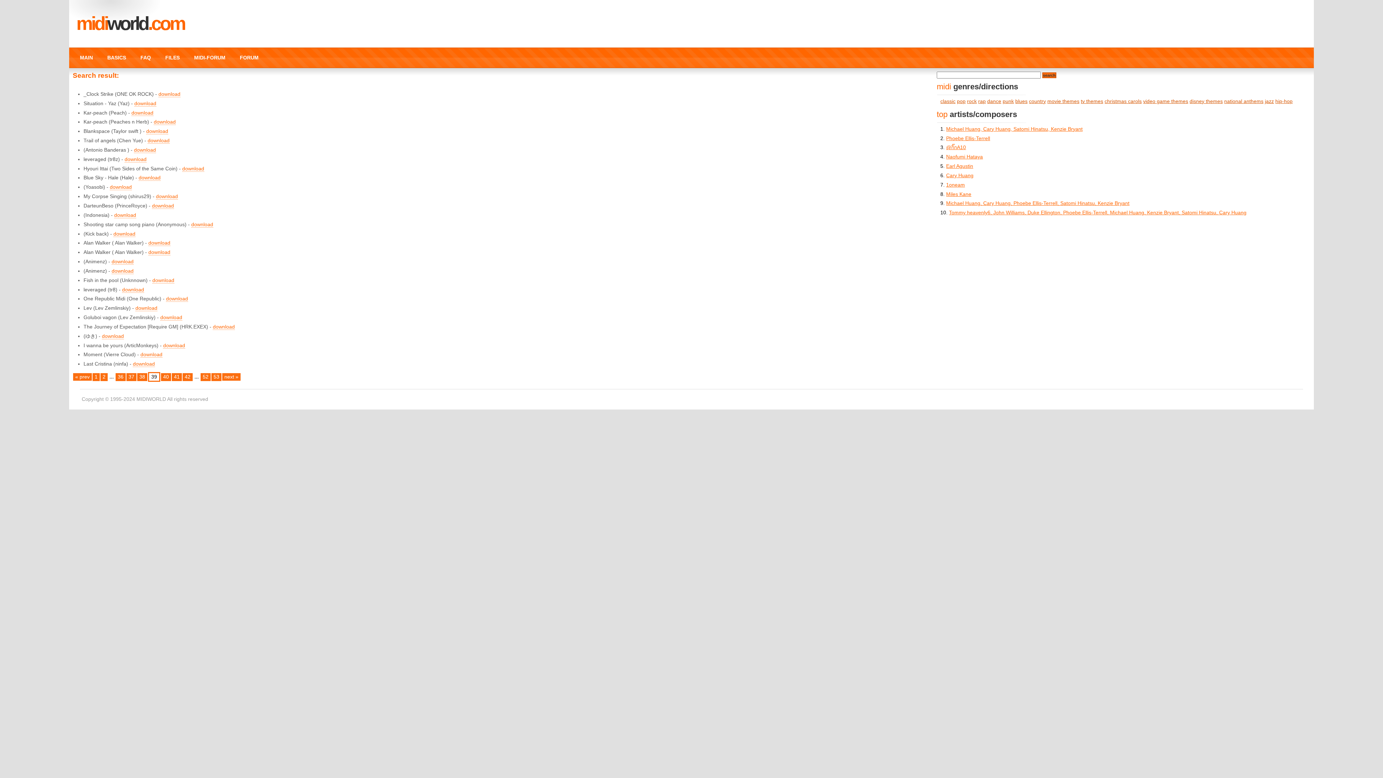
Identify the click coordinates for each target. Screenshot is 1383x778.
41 (177, 377)
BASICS (116, 58)
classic (947, 101)
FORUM (249, 58)
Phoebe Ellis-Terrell (968, 138)
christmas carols (1123, 101)
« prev (82, 377)
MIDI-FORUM (209, 58)
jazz (1269, 101)
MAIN (86, 58)
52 (206, 377)
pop (961, 101)
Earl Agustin (959, 166)
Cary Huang (960, 175)
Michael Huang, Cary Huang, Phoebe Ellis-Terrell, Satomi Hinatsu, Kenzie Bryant (1037, 203)
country (1037, 101)
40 (166, 377)
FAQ (145, 58)
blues (1021, 101)
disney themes (1206, 101)
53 (216, 377)
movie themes (1063, 101)
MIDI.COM (130, 23)
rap (982, 101)
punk (1008, 101)
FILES (172, 58)
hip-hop (1284, 101)
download (169, 94)
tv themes (1092, 101)
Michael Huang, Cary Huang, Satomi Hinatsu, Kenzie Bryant (1014, 129)
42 (188, 377)
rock (972, 101)
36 (121, 377)
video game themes (1165, 101)
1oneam (955, 185)
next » (231, 377)
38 (142, 377)
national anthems (1243, 101)
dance (994, 101)
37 (131, 377)
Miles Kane (958, 194)
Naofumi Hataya (964, 157)
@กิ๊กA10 (956, 147)
